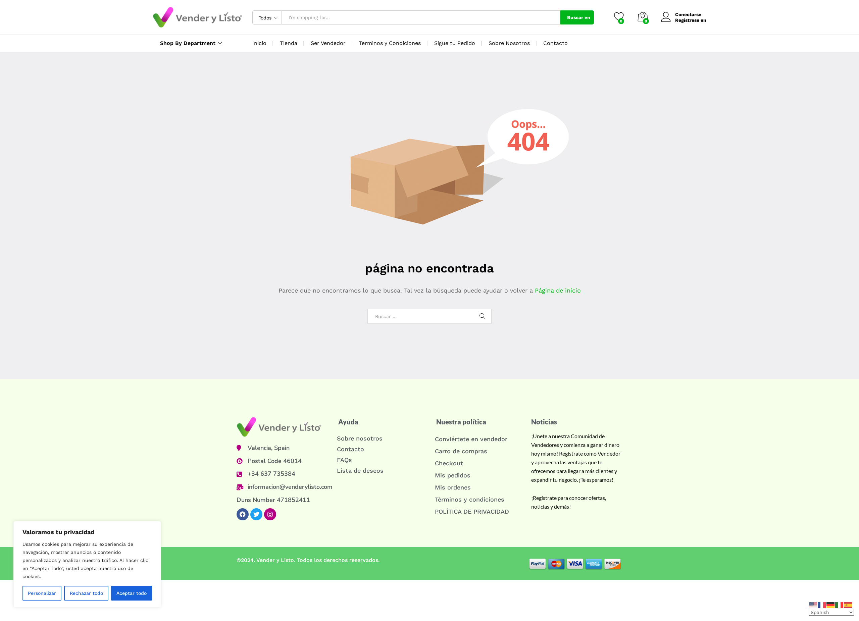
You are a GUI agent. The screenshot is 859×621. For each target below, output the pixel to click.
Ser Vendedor (328, 43)
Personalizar (42, 593)
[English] (813, 604)
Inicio (259, 43)
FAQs (344, 459)
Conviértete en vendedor (471, 439)
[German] (830, 604)
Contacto (555, 43)
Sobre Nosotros (509, 43)
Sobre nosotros (360, 438)
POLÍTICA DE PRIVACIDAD (472, 511)
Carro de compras (461, 451)
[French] (822, 604)
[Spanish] (848, 604)
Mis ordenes (453, 487)
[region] (87, 564)
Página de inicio (558, 290)
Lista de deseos (360, 470)
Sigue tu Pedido (454, 43)
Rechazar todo (86, 593)
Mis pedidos (452, 475)
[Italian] (839, 604)
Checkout (449, 463)
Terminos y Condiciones (390, 43)
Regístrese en (690, 20)
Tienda (288, 43)
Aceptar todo (131, 593)
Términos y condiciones (469, 499)
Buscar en (578, 17)
